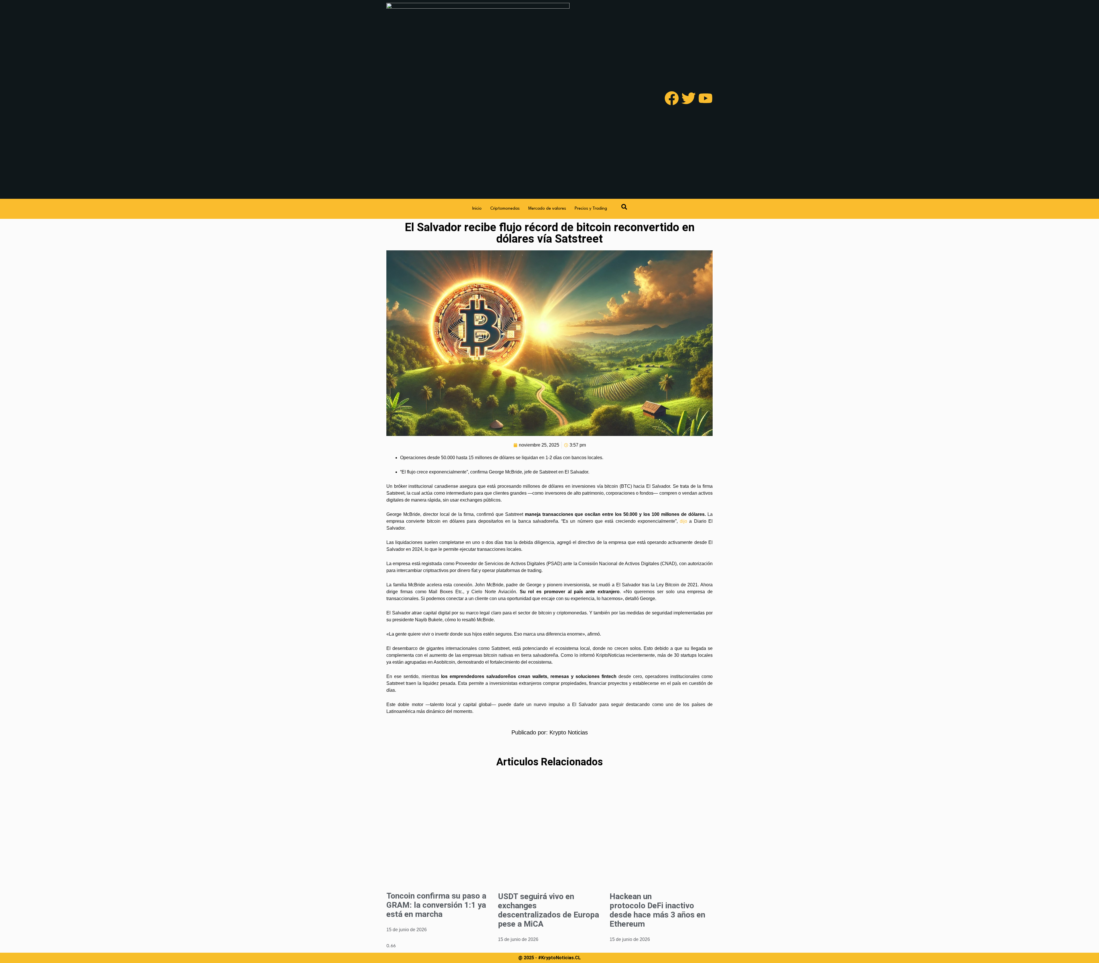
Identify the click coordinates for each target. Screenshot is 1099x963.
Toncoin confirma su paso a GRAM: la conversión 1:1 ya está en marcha (436, 905)
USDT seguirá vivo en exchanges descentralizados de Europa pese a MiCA (548, 910)
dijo (683, 521)
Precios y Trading (591, 209)
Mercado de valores (547, 209)
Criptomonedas (505, 209)
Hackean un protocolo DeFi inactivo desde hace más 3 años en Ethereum (657, 910)
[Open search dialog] (624, 209)
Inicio (477, 209)
